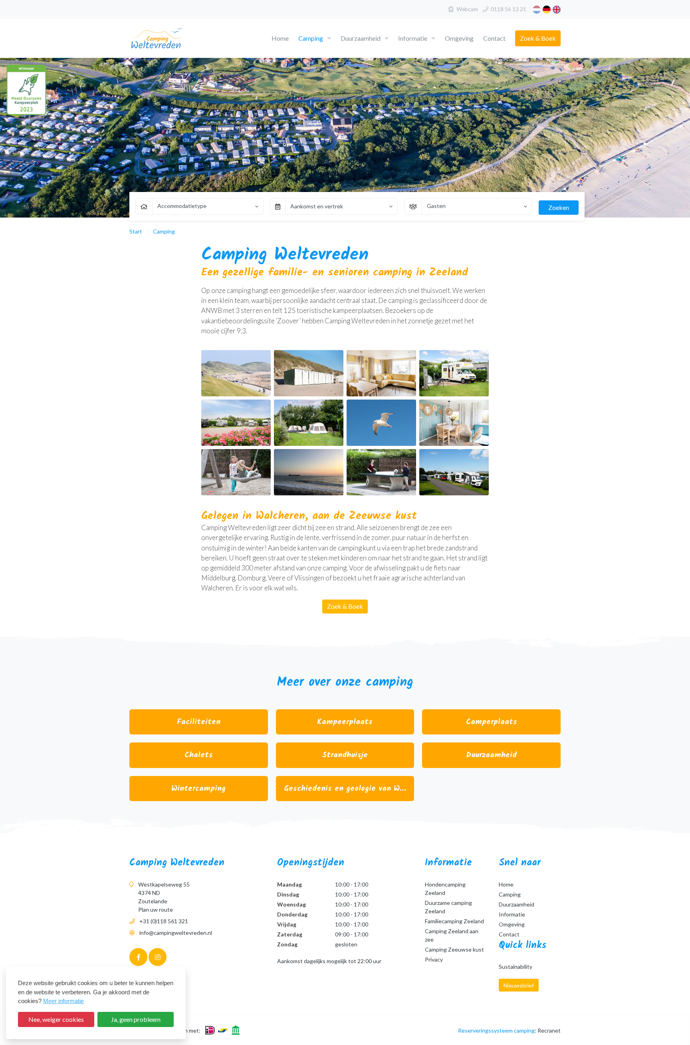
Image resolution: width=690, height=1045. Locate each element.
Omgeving (459, 38)
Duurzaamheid (361, 38)
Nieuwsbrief (519, 985)
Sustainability (515, 966)
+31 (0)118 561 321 (163, 921)
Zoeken (558, 207)
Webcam (467, 9)
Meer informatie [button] (63, 1001)
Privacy (434, 959)
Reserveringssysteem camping (496, 1030)
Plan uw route (155, 909)
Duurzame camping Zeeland (448, 906)
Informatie (412, 38)
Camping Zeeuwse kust (454, 949)
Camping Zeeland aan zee (451, 935)
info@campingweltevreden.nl (175, 932)
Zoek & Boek (538, 38)
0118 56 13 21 (508, 9)
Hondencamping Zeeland (445, 888)
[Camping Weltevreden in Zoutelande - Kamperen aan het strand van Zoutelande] (170, 39)
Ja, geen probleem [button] (136, 1019)
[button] (329, 39)
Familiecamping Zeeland (454, 921)
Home (280, 38)
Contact (494, 38)
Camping (310, 38)
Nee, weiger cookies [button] (56, 1019)
